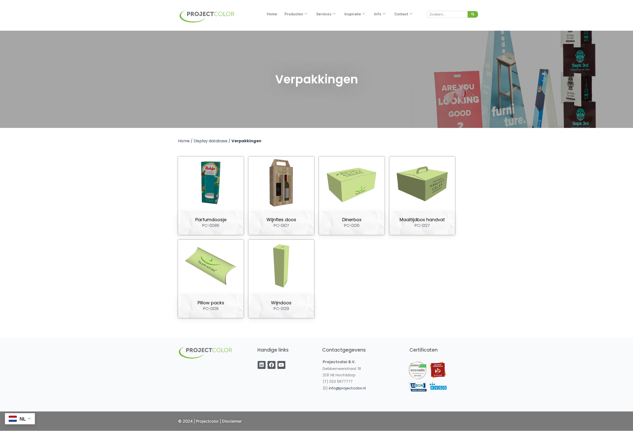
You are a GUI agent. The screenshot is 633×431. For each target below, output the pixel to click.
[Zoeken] (473, 14)
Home (272, 14)
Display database (210, 141)
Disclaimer (232, 421)
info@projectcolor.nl (347, 388)
